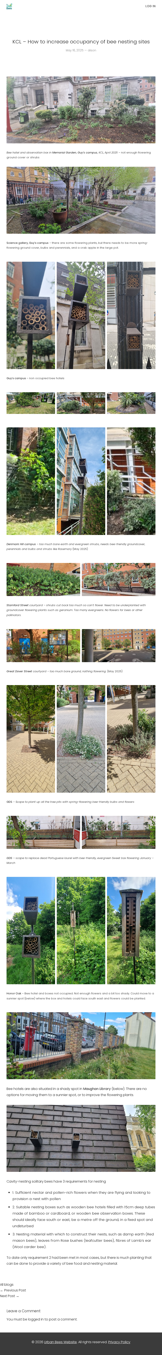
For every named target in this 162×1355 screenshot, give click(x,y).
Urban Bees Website (60, 1342)
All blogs (7, 1284)
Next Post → (9, 1296)
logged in (36, 1319)
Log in (150, 6)
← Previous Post (13, 1290)
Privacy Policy (119, 1342)
